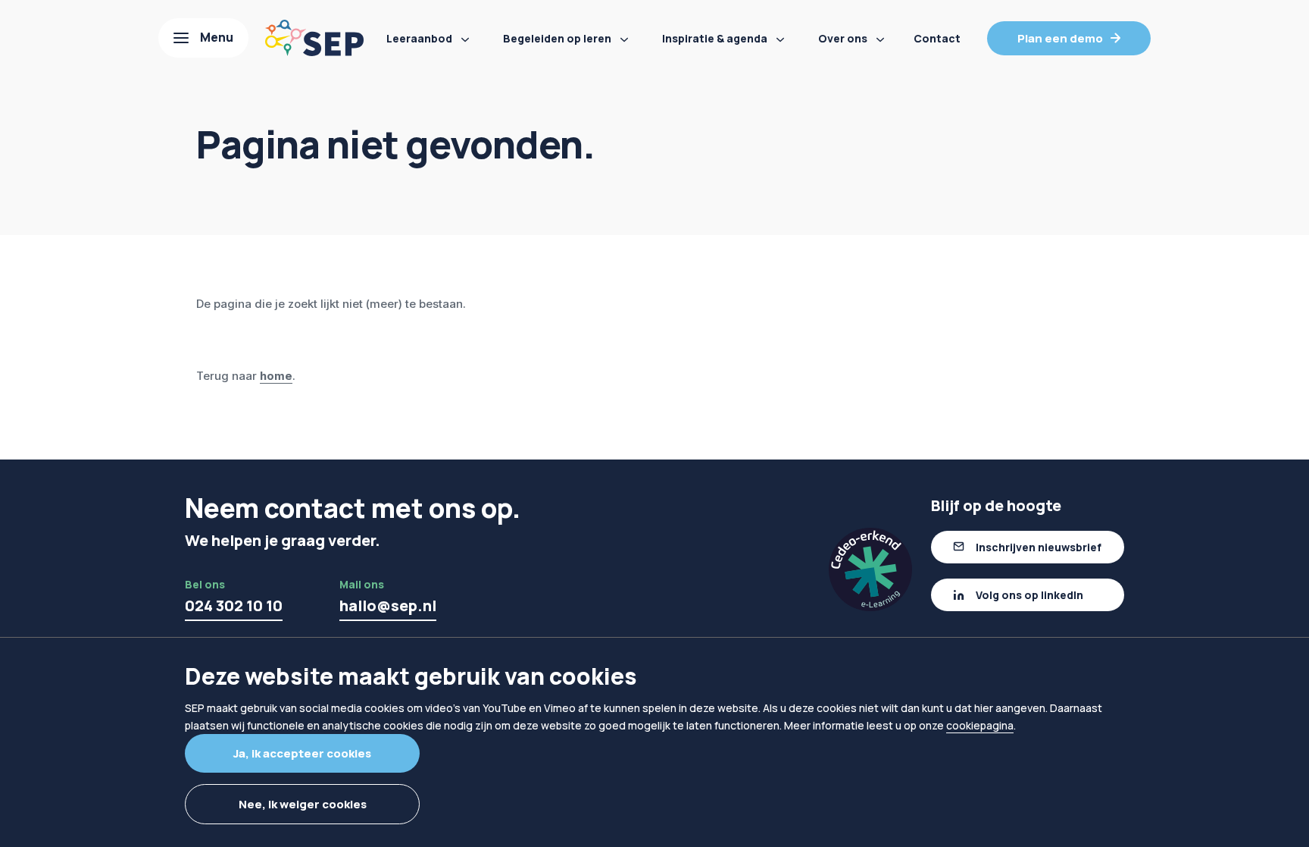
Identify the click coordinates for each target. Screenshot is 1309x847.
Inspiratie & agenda (714, 38)
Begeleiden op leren (557, 38)
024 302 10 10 (234, 605)
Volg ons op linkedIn (1029, 595)
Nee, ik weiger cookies (303, 804)
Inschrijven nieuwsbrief (1038, 547)
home (276, 376)
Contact (937, 38)
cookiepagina (980, 725)
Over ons (842, 38)
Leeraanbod (419, 38)
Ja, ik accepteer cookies (302, 753)
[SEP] (314, 38)
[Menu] (203, 38)
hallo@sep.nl (387, 605)
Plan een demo (1060, 38)
